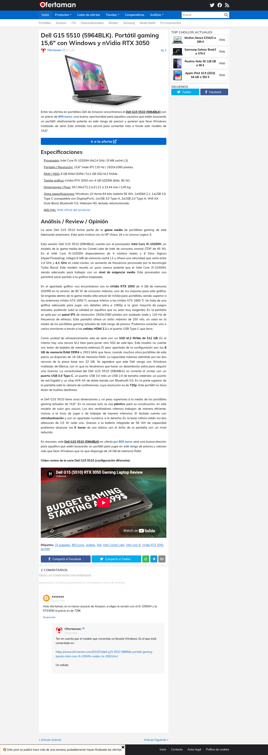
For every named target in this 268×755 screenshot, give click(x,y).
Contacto (177, 749)
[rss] (227, 5)
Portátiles (45, 23)
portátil (45, 549)
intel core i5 (133, 545)
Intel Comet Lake (114, 545)
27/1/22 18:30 (71, 633)
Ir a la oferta (101, 141)
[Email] (161, 558)
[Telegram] (153, 558)
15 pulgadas (62, 545)
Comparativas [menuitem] (134, 15)
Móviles (113, 23)
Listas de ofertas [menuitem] (88, 15)
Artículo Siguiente (155, 740)
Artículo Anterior (51, 740)
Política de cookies (217, 749)
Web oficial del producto (73, 210)
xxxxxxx (58, 596)
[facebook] (219, 5)
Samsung (129, 23)
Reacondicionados (92, 23)
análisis (90, 545)
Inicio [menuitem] (45, 15)
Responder (49, 617)
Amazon (61, 23)
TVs (73, 23)
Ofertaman (73, 629)
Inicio (163, 749)
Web (222, 40)
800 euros (78, 545)
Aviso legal (194, 749)
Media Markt (147, 23)
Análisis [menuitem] (155, 15)
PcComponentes (170, 23)
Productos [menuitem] (62, 15)
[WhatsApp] (145, 558)
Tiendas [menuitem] (111, 15)
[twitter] (212, 5)
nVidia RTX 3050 (152, 545)
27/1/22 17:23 (58, 601)
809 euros (65, 116)
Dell (99, 545)
